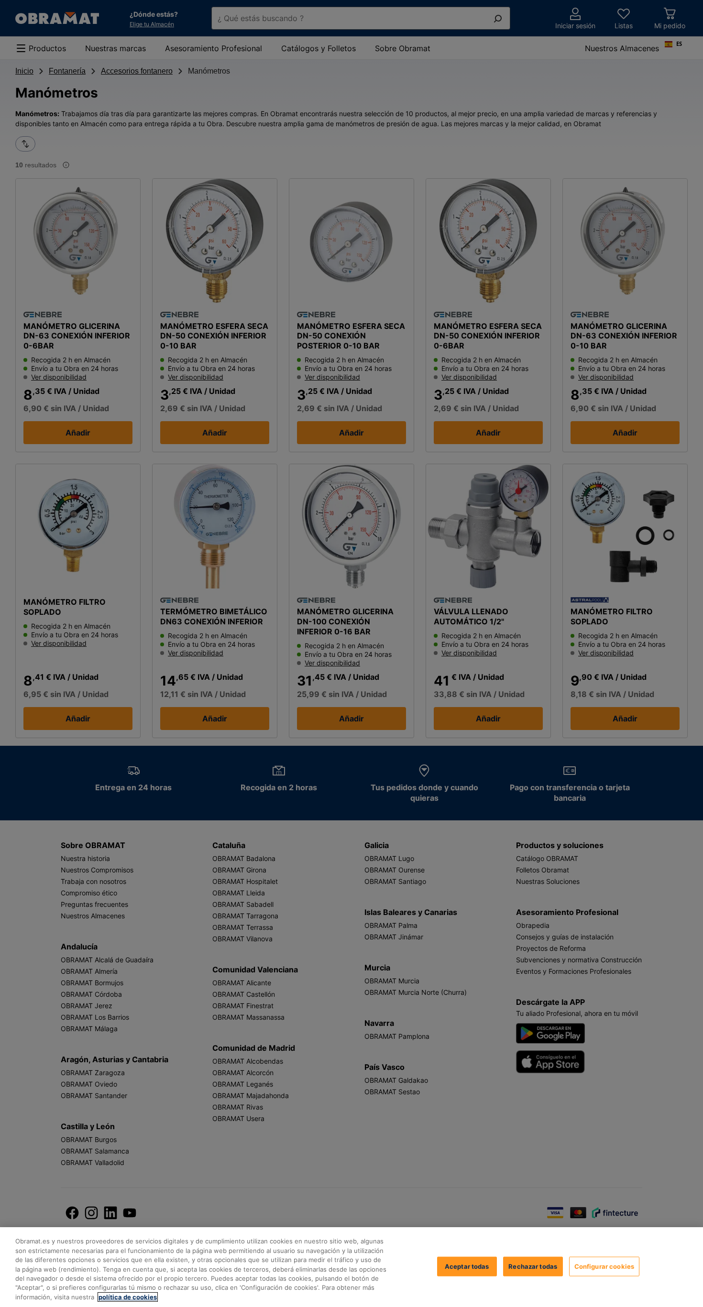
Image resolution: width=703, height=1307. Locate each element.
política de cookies (128, 1297)
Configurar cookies (604, 1266)
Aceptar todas (467, 1266)
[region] (351, 1267)
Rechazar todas (532, 1266)
